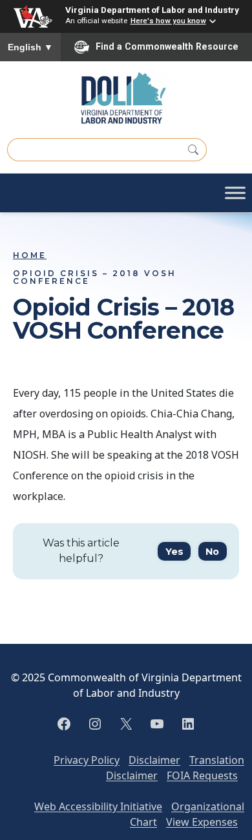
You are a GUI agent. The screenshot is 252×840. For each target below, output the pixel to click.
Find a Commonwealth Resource (167, 46)
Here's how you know (168, 20)
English (30, 47)
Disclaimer (154, 760)
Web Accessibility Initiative (98, 806)
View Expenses (202, 822)
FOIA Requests (202, 775)
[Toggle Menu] (235, 193)
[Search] (193, 149)
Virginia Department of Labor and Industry (152, 10)
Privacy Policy (87, 760)
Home (30, 255)
